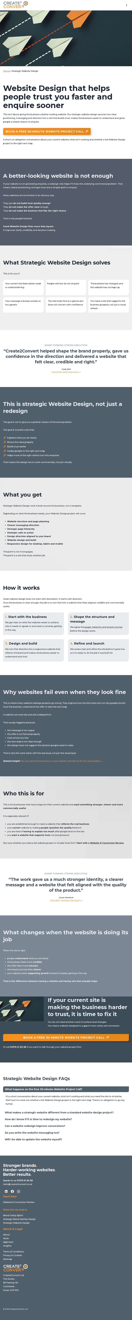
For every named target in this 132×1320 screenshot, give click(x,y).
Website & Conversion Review (106, 843)
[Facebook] (12, 1191)
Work (6, 1238)
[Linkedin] (6, 1191)
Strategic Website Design (16, 1223)
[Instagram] (18, 1191)
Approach (8, 1242)
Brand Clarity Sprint (13, 1215)
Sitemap (7, 1259)
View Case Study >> (66, 372)
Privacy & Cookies (12, 1255)
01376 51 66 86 (25, 1180)
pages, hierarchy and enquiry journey (104, 627)
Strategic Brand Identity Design (19, 1219)
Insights (7, 1246)
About (6, 1234)
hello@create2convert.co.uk (17, 1184)
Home (6, 71)
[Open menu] (126, 5)
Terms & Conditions (13, 1251)
